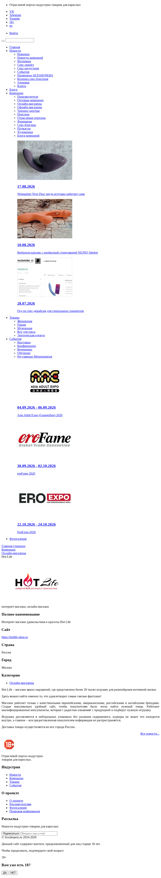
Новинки (23, 54)
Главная (14, 47)
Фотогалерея (18, 538)
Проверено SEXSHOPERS (35, 75)
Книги (21, 86)
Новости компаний (30, 57)
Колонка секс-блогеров (32, 79)
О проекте (16, 800)
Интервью (24, 61)
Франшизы (24, 121)
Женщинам (24, 321)
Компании (16, 93)
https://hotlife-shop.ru (15, 637)
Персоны (23, 114)
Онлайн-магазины (29, 103)
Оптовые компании (30, 100)
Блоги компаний (28, 135)
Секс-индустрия (28, 68)
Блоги (13, 89)
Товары (14, 317)
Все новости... (149, 733)
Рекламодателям (20, 804)
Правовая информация (24, 811)
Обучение (23, 353)
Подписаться (11, 833)
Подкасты (24, 128)
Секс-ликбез (25, 64)
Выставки (24, 342)
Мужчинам (24, 328)
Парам (21, 324)
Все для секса (26, 331)
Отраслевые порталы (31, 118)
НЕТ (13, 872)
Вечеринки (24, 349)
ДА (5, 872)
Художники (25, 132)
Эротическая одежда (31, 335)
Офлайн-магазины (29, 107)
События (23, 72)
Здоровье (23, 82)
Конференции (26, 346)
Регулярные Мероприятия (34, 356)
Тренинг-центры (28, 110)
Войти (13, 33)
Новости (15, 50)
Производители (27, 96)
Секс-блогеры (26, 125)
